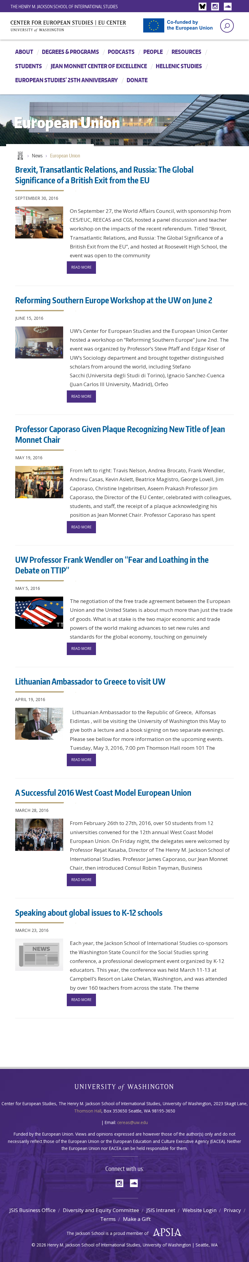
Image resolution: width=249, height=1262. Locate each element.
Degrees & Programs (70, 51)
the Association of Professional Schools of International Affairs (166, 1232)
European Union (65, 156)
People (153, 51)
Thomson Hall (87, 1111)
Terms (108, 1218)
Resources (186, 51)
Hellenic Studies (179, 66)
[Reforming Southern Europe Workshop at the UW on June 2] (39, 342)
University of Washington (125, 1088)
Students (28, 66)
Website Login (199, 1210)
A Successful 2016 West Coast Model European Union (103, 792)
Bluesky (204, 7)
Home (19, 156)
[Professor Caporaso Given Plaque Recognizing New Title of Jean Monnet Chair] (39, 482)
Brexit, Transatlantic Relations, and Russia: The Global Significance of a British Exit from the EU (104, 174)
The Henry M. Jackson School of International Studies (64, 6)
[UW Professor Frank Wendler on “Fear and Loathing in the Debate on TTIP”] (39, 613)
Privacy (232, 1210)
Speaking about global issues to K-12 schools (88, 912)
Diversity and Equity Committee (101, 1210)
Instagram (216, 7)
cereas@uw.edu (132, 1122)
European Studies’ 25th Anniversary (66, 80)
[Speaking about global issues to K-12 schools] (39, 955)
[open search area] (227, 26)
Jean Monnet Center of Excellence (99, 66)
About (24, 51)
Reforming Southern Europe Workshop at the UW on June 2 (113, 300)
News (37, 156)
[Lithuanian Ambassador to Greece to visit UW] (39, 724)
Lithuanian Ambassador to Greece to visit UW (90, 681)
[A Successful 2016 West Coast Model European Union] (39, 835)
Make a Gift (137, 1218)
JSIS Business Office (32, 1210)
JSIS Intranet (160, 1210)
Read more (81, 267)
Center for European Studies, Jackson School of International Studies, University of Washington (79, 28)
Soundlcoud (228, 7)
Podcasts (121, 51)
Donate (137, 80)
